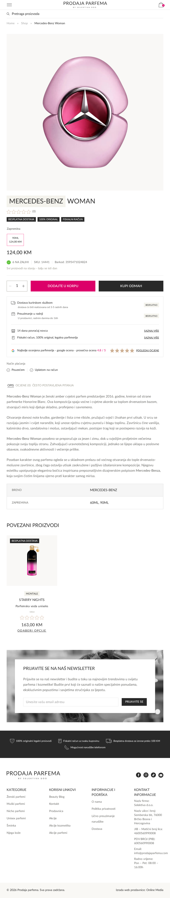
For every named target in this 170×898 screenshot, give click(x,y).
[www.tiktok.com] (153, 775)
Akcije (53, 818)
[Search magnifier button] (8, 13)
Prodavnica (56, 811)
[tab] (11, 385)
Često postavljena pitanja (53, 385)
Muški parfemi (16, 804)
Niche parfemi (16, 811)
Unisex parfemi (16, 818)
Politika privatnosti (103, 808)
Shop (24, 23)
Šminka (11, 825)
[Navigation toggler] (9, 4)
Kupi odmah (131, 286)
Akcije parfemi (58, 833)
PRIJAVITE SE (134, 701)
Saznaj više (151, 331)
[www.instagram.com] (145, 775)
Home (11, 23)
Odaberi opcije (31, 630)
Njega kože (14, 833)
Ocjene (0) (23, 385)
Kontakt (54, 804)
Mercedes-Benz (103, 490)
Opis (10, 385)
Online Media (154, 890)
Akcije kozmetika (59, 825)
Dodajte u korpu (63, 286)
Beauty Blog (56, 796)
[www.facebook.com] (138, 775)
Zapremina (13, 228)
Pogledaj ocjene (147, 350)
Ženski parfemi (16, 796)
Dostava (97, 829)
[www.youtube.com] (160, 775)
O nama (97, 801)
